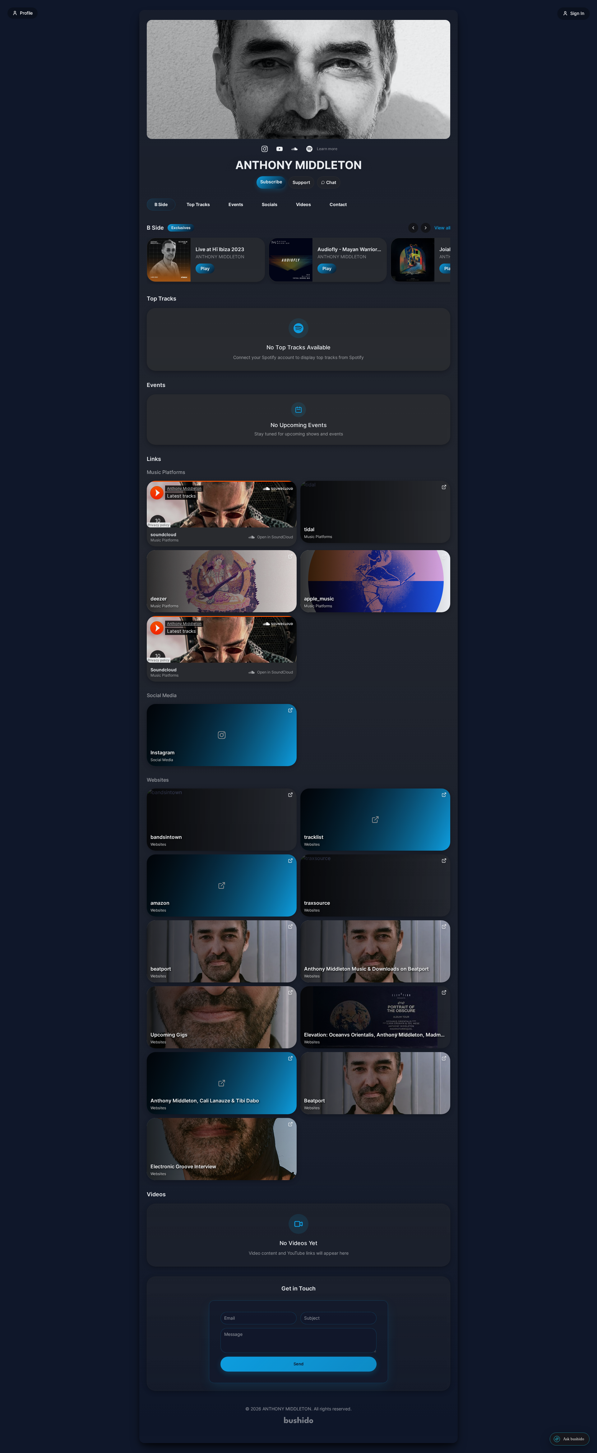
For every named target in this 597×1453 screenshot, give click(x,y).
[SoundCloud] (294, 149)
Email (229, 1318)
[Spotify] (309, 149)
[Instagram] (265, 149)
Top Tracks (198, 204)
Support (301, 182)
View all (442, 227)
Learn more (327, 148)
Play (205, 268)
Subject (312, 1318)
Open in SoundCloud (275, 537)
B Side (161, 204)
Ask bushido (573, 1439)
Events (236, 204)
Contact (338, 204)
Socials (269, 204)
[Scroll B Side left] (413, 228)
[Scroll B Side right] (426, 228)
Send (298, 1363)
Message (233, 1334)
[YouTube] (280, 149)
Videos (303, 204)
